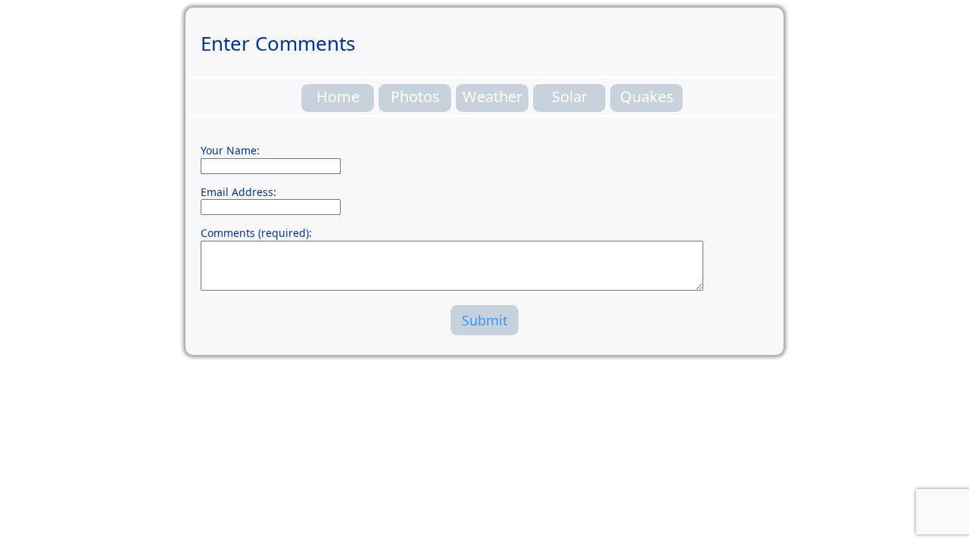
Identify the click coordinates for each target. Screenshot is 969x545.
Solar (569, 96)
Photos (415, 96)
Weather (492, 96)
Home (338, 96)
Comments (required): (256, 233)
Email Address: (238, 192)
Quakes (647, 96)
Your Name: (230, 150)
